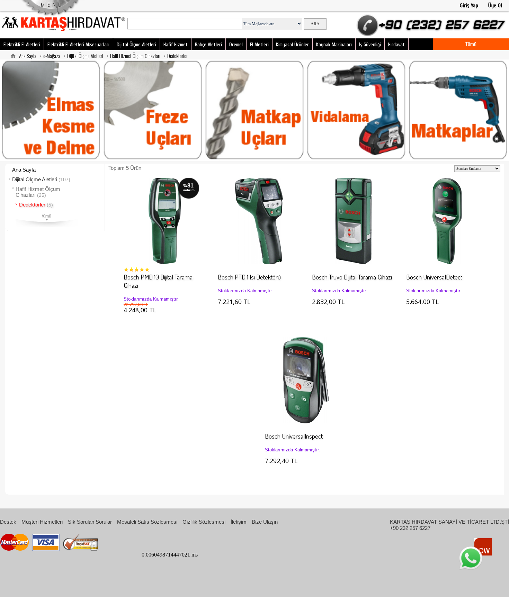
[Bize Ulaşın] (432, 23)
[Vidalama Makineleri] (356, 110)
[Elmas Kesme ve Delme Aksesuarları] (51, 110)
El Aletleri (259, 45)
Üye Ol (495, 5)
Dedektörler (177, 55)
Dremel (236, 45)
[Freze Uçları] (153, 110)
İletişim (239, 522)
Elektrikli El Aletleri (21, 45)
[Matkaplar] (458, 110)
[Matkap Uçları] (254, 110)
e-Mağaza (51, 55)
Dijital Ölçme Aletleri (136, 45)
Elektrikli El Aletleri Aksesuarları (78, 45)
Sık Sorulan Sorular (90, 522)
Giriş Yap (469, 5)
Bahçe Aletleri (208, 45)
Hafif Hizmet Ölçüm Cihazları (135, 55)
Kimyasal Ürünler (292, 45)
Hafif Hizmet (175, 45)
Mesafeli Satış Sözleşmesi (147, 522)
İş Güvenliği (370, 45)
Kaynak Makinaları (334, 45)
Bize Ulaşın (265, 522)
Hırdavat (396, 45)
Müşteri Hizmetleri (42, 522)
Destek (8, 522)
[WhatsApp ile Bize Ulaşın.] (471, 558)
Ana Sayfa (27, 55)
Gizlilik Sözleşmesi (203, 522)
